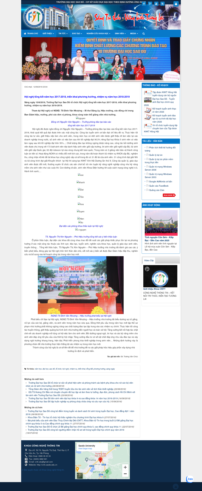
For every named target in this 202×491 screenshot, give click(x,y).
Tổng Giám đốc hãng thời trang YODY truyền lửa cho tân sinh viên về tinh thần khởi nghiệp (71, 388)
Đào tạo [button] (76, 33)
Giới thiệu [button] (47, 33)
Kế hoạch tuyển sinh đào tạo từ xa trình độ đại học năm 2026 (164, 118)
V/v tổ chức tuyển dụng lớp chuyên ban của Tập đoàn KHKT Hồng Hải (160, 128)
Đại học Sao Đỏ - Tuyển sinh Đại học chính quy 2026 (159, 102)
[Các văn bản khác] (170, 195)
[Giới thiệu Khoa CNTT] (160, 276)
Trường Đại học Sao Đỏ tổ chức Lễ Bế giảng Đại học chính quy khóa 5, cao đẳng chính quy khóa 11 (74, 426)
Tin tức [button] (62, 33)
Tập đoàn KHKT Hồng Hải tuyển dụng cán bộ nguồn (164, 94)
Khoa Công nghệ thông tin (53, 469)
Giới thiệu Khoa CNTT (154, 288)
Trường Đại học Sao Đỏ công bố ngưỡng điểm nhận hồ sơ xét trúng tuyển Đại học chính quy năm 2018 (76, 429)
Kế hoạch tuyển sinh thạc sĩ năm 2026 (164, 110)
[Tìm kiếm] (144, 33)
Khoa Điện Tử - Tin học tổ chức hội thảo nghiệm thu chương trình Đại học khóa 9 (66, 417)
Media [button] (133, 33)
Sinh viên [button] (119, 33)
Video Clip (149, 260)
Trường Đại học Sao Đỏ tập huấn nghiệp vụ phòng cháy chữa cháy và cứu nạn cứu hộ (69, 401)
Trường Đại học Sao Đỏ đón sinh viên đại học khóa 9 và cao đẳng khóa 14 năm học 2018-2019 (73, 398)
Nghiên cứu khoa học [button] (98, 33)
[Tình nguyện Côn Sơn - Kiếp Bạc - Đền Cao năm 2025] (161, 223)
